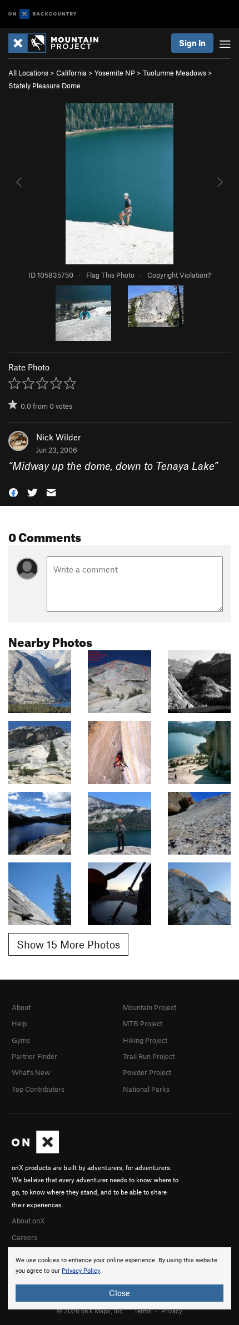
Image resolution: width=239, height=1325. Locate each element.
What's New (31, 1072)
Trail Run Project (149, 1056)
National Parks (146, 1089)
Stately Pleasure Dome (44, 85)
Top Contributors (38, 1089)
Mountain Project (149, 1007)
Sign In (192, 43)
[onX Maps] (35, 1150)
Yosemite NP (114, 72)
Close (119, 1293)
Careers (24, 1237)
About (21, 1007)
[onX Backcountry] (42, 14)
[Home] (58, 43)
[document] (119, 1278)
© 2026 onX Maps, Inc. (91, 1310)
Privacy (171, 1310)
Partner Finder (34, 1056)
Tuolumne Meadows (174, 72)
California (71, 72)
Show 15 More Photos (68, 944)
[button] (13, 491)
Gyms (21, 1040)
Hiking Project (145, 1040)
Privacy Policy (81, 1270)
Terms (143, 1310)
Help (19, 1023)
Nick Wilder (58, 437)
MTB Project (142, 1023)
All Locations (28, 72)
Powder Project (147, 1072)
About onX (28, 1220)
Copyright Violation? (179, 274)
